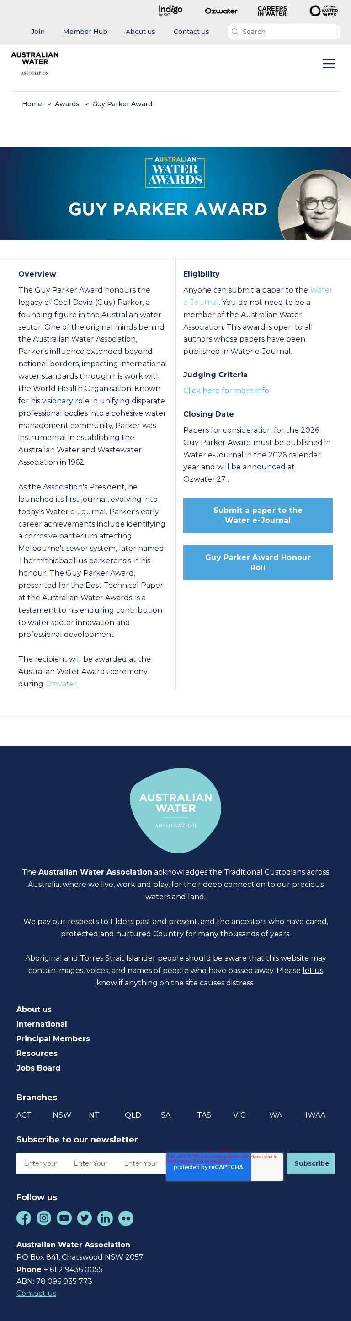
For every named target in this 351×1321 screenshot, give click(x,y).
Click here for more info (226, 390)
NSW (62, 1115)
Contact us (36, 1293)
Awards (67, 104)
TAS (204, 1115)
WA (275, 1115)
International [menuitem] (41, 1024)
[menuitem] (38, 32)
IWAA (315, 1115)
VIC (239, 1115)
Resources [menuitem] (37, 1053)
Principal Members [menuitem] (53, 1038)
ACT (24, 1115)
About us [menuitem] (34, 1009)
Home (32, 104)
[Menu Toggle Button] (329, 65)
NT (94, 1115)
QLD (133, 1115)
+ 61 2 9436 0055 (73, 1269)
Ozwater (61, 684)
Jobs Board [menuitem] (38, 1068)
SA (165, 1115)
